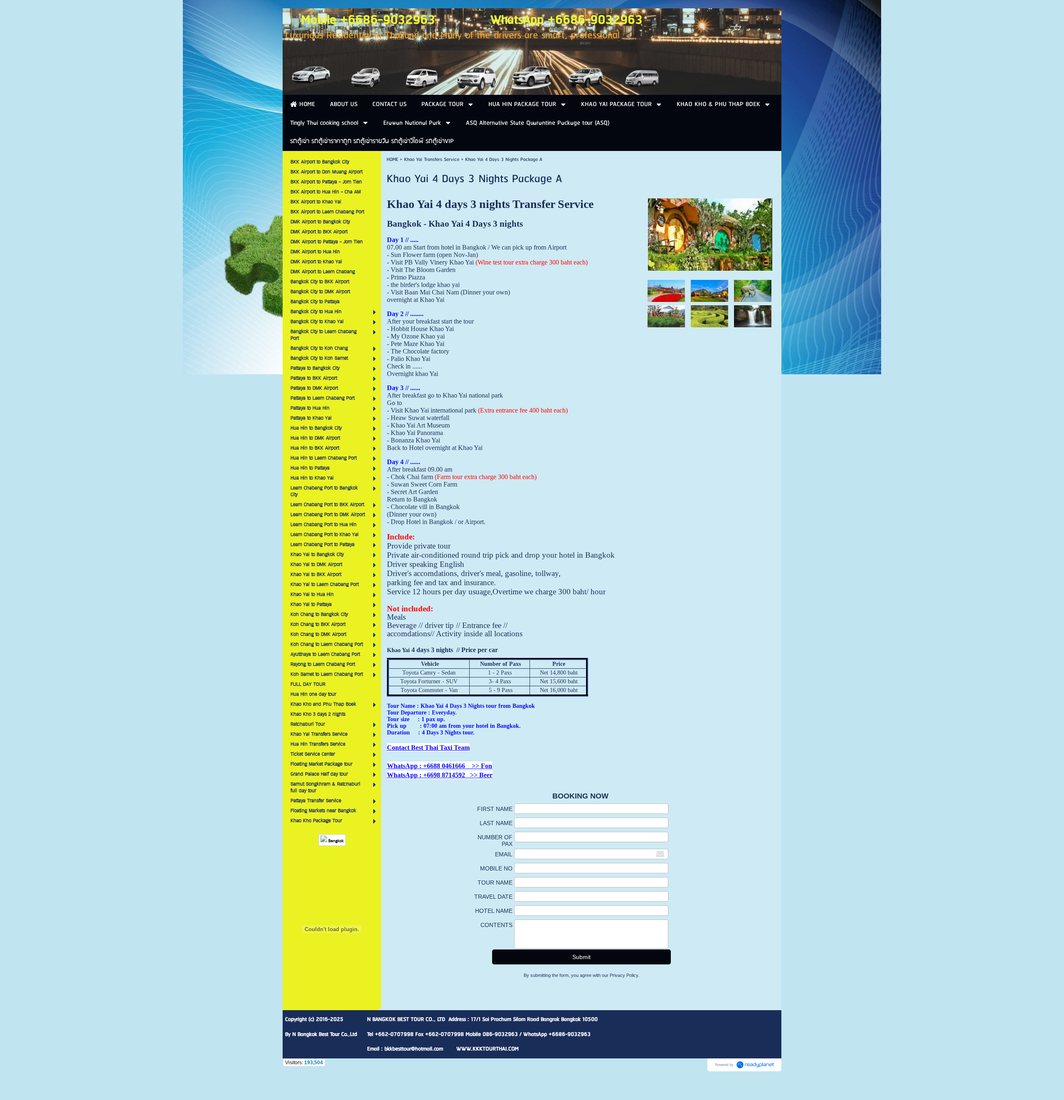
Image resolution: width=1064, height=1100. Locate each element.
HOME (392, 159)
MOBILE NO (496, 868)
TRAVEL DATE (493, 896)
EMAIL (503, 854)
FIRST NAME (494, 809)
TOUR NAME (495, 882)
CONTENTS (496, 925)
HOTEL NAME (493, 910)
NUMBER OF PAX (495, 840)
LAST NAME (496, 823)
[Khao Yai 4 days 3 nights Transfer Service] (710, 233)
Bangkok (335, 841)
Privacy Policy (624, 975)
